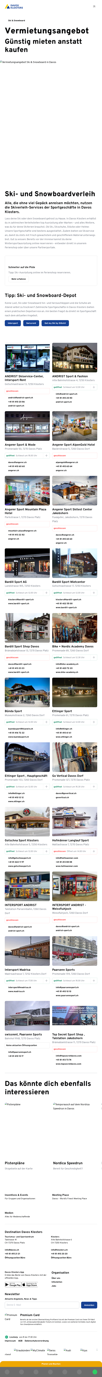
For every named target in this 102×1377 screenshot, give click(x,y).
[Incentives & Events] (6, 1190)
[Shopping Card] (86, 6)
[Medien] (6, 1208)
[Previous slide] (87, 1094)
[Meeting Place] (53, 1190)
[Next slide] (94, 1094)
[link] (27, 357)
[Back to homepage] (14, 6)
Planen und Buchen (51, 1364)
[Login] (79, 6)
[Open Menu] (94, 6)
